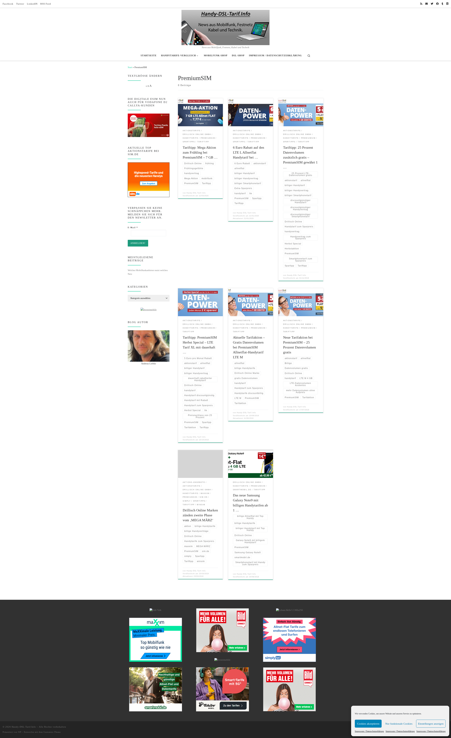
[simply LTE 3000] (289, 639)
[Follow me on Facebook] (437, 4)
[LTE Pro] (155, 689)
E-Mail (133, 227)
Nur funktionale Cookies (398, 723)
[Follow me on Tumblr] (442, 4)
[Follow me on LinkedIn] (447, 4)
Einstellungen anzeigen (431, 723)
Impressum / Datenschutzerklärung (369, 731)
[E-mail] (426, 4)
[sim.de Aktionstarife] (148, 179)
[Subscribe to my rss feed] (421, 4)
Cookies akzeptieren (368, 723)
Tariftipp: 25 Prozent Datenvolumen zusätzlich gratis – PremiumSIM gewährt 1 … (300, 157)
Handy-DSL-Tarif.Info (196, 193)
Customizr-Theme (52, 732)
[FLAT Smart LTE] (222, 630)
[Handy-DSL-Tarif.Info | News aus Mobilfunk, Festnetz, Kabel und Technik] (225, 27)
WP (19, 732)
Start (130, 67)
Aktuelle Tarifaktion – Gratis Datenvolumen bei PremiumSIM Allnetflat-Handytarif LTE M (249, 347)
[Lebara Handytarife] (289, 610)
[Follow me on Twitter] (432, 4)
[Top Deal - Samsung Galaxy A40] (155, 639)
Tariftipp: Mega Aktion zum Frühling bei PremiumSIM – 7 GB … (200, 152)
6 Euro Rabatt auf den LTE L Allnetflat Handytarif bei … (248, 152)
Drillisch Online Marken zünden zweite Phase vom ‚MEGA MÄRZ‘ (200, 515)
